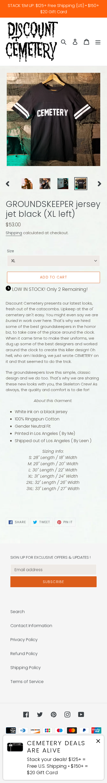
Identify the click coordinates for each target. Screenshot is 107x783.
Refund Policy (24, 654)
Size (10, 251)
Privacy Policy (24, 640)
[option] (27, 183)
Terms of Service (27, 682)
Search (17, 612)
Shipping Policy (25, 668)
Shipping (14, 232)
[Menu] (98, 41)
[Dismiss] (98, 742)
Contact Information (31, 626)
